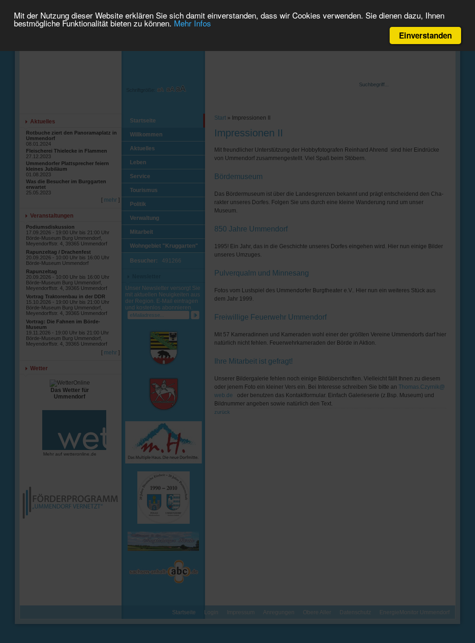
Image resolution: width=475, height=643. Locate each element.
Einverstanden (425, 35)
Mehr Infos (192, 23)
